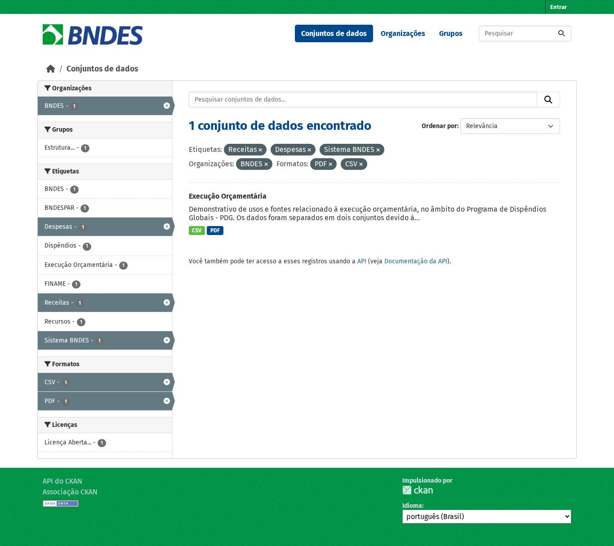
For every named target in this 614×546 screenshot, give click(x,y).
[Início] (50, 69)
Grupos (451, 33)
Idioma (412, 506)
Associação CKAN (70, 492)
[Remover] (260, 150)
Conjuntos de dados (334, 33)
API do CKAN (62, 481)
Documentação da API (415, 261)
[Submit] (561, 33)
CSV (196, 230)
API (361, 261)
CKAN (417, 490)
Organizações (403, 33)
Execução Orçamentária (228, 196)
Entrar (558, 7)
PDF (215, 230)
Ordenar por (439, 126)
